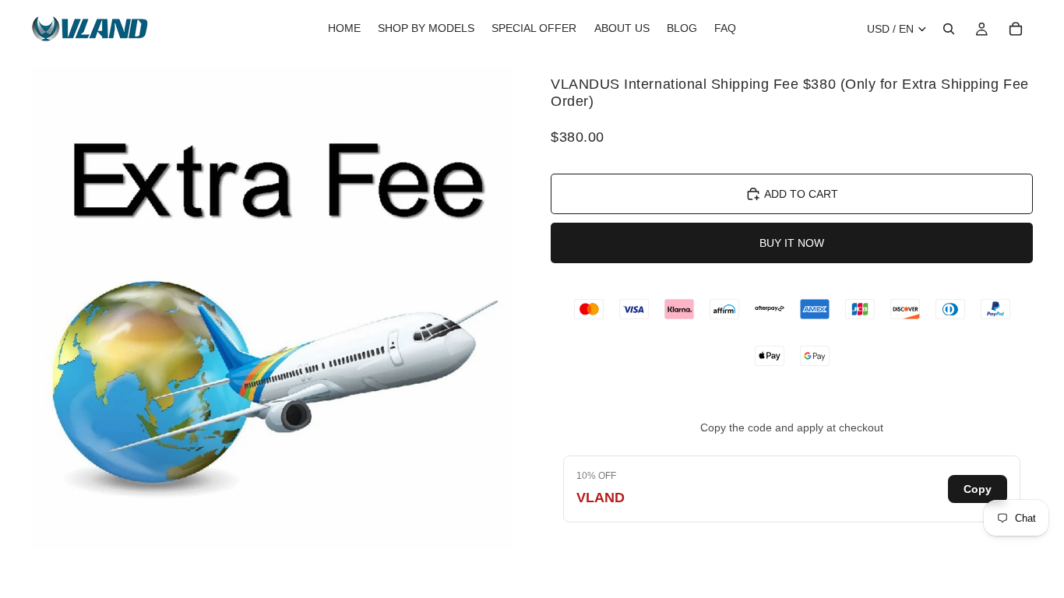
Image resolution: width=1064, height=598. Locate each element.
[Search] (949, 29)
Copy (978, 489)
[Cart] (1016, 29)
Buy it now (791, 243)
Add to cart (801, 194)
